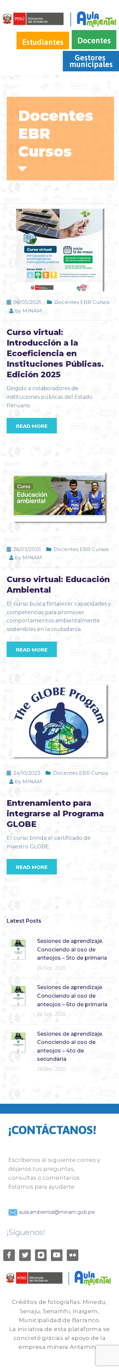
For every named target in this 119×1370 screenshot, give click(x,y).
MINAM (32, 311)
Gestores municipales (91, 61)
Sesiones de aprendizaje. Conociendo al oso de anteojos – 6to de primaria (72, 995)
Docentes (94, 40)
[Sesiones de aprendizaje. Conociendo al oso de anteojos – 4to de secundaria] (18, 1042)
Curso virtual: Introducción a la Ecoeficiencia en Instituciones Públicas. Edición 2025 (55, 353)
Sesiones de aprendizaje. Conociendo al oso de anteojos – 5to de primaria (72, 949)
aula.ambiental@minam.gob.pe (56, 1212)
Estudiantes (42, 42)
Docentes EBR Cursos (81, 302)
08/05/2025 (27, 302)
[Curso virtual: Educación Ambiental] (59, 497)
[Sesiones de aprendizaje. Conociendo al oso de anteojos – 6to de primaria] (18, 995)
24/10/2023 (26, 773)
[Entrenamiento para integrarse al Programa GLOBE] (59, 720)
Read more (32, 426)
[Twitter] (25, 1255)
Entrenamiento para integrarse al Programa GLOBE (55, 813)
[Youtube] (56, 1255)
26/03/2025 (27, 549)
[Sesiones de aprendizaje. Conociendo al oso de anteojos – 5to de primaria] (18, 949)
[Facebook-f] (9, 1255)
